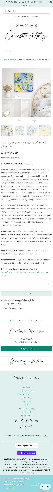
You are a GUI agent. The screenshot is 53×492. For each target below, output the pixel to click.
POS (45, 470)
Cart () (26, 17)
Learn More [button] (9, 488)
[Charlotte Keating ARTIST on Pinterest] (22, 25)
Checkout (34, 17)
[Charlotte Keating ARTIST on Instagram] (26, 25)
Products (13, 60)
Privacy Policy (26, 398)
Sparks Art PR (26, 412)
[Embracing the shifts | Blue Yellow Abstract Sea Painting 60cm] (26, 92)
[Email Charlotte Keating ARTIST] (35, 25)
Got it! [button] (39, 484)
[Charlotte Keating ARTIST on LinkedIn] (31, 25)
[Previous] (19, 120)
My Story (26, 387)
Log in (16, 17)
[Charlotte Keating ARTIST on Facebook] (17, 25)
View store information (13, 308)
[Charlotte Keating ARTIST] (27, 36)
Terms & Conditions (26, 394)
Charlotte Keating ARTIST (17, 459)
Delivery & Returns (26, 391)
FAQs (26, 405)
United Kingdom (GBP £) (25, 446)
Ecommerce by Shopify (26, 473)
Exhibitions (26, 401)
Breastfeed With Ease (26, 408)
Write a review (26, 349)
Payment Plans (26, 415)
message (16, 435)
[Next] (34, 120)
